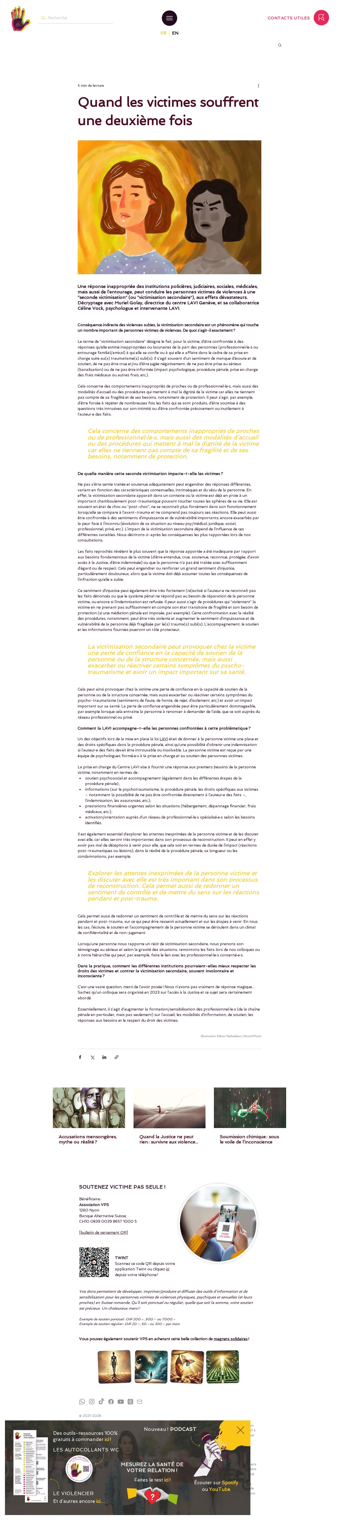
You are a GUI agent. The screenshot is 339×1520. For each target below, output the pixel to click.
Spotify (230, 1482)
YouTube (219, 1489)
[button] (240, 1430)
